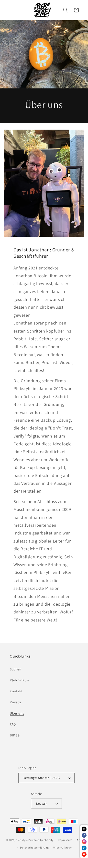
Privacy (15, 702)
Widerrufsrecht (63, 847)
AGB (79, 840)
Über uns (17, 713)
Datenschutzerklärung (34, 847)
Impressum (65, 840)
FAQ (13, 724)
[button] (9, 10)
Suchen (16, 669)
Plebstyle (22, 840)
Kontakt (16, 691)
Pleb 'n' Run (19, 680)
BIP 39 (15, 735)
